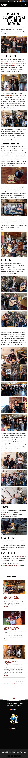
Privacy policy (18, 756)
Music (23, 27)
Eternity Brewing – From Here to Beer (12, 597)
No (12, 756)
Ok (8, 756)
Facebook (21, 556)
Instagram (16, 565)
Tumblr (10, 565)
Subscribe (16, 1)
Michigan (6, 665)
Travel (8, 632)
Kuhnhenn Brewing (11, 63)
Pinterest (5, 565)
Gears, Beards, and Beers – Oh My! (11, 628)
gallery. (5, 514)
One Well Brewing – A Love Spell (12, 662)
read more (6, 606)
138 (12, 683)
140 (17, 683)
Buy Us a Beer (9, 1)
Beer (20, 27)
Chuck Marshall (8, 27)
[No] (26, 753)
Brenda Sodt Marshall (9, 664)
